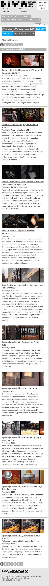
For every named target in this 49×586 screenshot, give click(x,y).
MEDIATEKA (35, 20)
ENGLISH (42, 3)
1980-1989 (29, 29)
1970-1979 (18, 29)
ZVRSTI (27, 16)
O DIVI (5, 9)
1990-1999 (41, 29)
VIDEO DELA (7, 16)
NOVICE (6, 11)
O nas (21, 9)
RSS (43, 8)
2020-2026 (29, 33)
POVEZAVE (23, 11)
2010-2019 (18, 33)
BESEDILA (23, 20)
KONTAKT (43, 5)
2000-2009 (7, 33)
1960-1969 (7, 29)
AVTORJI (18, 16)
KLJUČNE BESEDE (9, 20)
